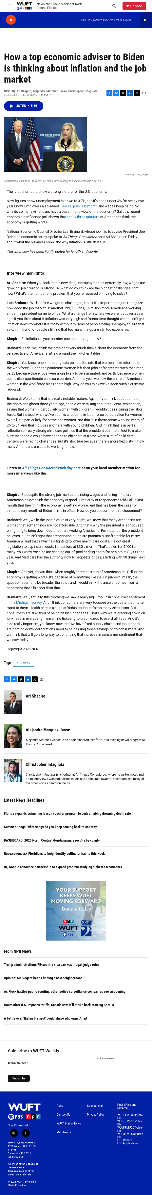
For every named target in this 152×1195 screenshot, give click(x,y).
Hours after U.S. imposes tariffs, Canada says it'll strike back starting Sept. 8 (59, 1005)
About (60, 1105)
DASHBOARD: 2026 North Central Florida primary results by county (52, 840)
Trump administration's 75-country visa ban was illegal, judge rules (51, 964)
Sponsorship (95, 1105)
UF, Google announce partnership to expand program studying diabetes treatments (63, 867)
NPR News (23, 663)
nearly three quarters (83, 217)
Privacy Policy (95, 1114)
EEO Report (124, 1140)
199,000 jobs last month (79, 206)
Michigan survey (29, 602)
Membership (64, 1132)
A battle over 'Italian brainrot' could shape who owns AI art (45, 1018)
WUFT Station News (69, 1123)
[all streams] (146, 20)
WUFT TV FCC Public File (129, 1123)
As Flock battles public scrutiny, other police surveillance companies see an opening (64, 991)
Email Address (18, 1063)
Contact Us (63, 1114)
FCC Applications (127, 1143)
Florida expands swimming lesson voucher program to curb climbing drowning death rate (67, 813)
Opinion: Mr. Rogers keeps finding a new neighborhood (43, 978)
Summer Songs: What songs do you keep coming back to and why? (51, 827)
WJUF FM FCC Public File (129, 1129)
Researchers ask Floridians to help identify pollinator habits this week (54, 853)
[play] (11, 20)
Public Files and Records (126, 1106)
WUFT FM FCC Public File (130, 1117)
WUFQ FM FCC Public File (130, 1136)
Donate (136, 6)
